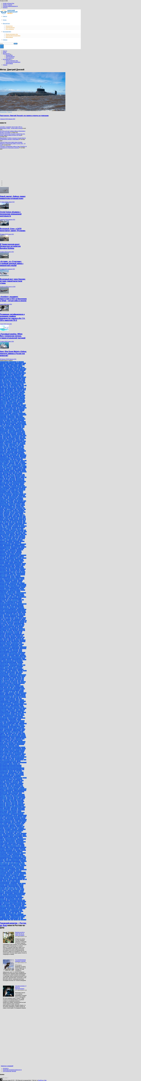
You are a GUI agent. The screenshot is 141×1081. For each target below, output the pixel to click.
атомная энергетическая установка (11, 579)
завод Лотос (12, 673)
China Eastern (8, 421)
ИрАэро (5, 687)
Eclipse (4, 438)
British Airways (15, 410)
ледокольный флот (13, 727)
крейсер (2, 715)
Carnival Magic (3, 416)
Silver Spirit (7, 517)
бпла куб (21, 613)
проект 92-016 (21, 804)
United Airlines (6, 530)
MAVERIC (8, 474)
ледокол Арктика (4, 727)
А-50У (1, 540)
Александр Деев (11, 567)
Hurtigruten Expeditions (5, 459)
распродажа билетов (9, 819)
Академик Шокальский (5, 566)
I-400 (12, 459)
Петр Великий (9, 780)
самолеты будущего (10, 840)
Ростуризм (2, 833)
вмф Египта (12, 636)
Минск (12, 740)
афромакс (2, 581)
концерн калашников (8, 704)
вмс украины (17, 631)
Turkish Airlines (3, 529)
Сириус (7, 847)
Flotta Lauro (6, 446)
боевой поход (21, 608)
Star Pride (20, 522)
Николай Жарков (4, 764)
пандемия (21, 773)
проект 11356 (9, 796)
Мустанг (12, 759)
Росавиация (21, 828)
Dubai (21, 437)
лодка (6, 733)
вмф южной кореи (15, 641)
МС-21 (13, 758)
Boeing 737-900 (5, 394)
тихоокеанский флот (5, 883)
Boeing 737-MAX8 (14, 394)
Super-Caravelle (18, 523)
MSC (8, 478)
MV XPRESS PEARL (7, 481)
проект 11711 (3, 797)
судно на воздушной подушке (7, 867)
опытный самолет (12, 772)
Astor (23, 381)
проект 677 (8, 804)
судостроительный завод (20, 872)
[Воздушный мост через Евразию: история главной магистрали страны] (4, 275)
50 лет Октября (12, 362)
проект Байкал (21, 809)
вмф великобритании (17, 634)
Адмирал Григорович (5, 561)
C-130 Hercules (16, 412)
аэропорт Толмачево (21, 593)
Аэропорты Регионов (19, 594)
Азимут (23, 565)
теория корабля (21, 878)
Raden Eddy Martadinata (19, 502)
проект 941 (2, 805)
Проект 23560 (14, 801)
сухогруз (11, 876)
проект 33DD (14, 803)
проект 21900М (17, 798)
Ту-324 (22, 889)
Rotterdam (18, 506)
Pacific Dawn (9, 495)
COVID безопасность (10, 428)
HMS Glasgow (23, 456)
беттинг (6, 606)
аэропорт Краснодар (5, 587)
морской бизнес (4, 754)
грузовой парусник (13, 663)
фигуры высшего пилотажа (15, 900)
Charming (2, 421)
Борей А (19, 612)
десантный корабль (17, 668)
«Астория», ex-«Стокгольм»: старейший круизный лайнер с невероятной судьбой (11, 263)
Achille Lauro (3, 363)
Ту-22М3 (18, 889)
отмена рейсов (11, 773)
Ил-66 (22, 680)
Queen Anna (20, 501)
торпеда (19, 883)
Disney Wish (5, 437)
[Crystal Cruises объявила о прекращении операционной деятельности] (4, 208)
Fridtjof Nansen (14, 449)
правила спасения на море (20, 790)
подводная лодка (14, 783)
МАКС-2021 (14, 734)
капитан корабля (22, 693)
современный (3, 853)
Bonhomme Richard (4, 409)
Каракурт (2, 694)
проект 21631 (3, 798)
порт (5, 786)
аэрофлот (12, 595)
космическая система (5, 712)
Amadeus (2, 377)
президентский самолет (5, 791)
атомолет (15, 580)
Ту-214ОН (11, 889)
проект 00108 (14, 794)
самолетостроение (21, 839)
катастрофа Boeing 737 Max (6, 695)
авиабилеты (3, 541)
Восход (20, 651)
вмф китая (5, 638)
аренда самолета (21, 574)
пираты (1, 782)
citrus (19, 421)
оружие (22, 772)
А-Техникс (5, 540)
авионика (5, 558)
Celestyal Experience (5, 419)
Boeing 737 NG (17, 391)
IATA (15, 459)
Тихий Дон (17, 880)
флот (23, 900)
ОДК (15, 771)
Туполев (5, 890)
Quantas (15, 501)
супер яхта (2, 875)
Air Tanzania (20, 369)
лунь (14, 733)
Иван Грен (19, 677)
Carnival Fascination (14, 414)
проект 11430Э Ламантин (19, 796)
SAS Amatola (21, 510)
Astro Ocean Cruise (21, 382)
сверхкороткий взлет (20, 841)
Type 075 (14, 529)
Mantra (10, 473)
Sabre (15, 509)
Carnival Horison (22, 414)
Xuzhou (13, 538)
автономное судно (12, 558)
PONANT (6, 498)
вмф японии (22, 641)
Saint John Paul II (8, 510)
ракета (4, 818)
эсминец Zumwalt (14, 918)
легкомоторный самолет (15, 726)
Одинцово (11, 771)
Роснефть (2, 830)
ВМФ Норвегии (11, 638)
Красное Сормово (19, 714)
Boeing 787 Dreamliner (12, 403)
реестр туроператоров (5, 821)
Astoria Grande (7, 382)
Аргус (15, 574)
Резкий (13, 821)
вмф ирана (7, 637)
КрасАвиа (12, 714)
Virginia (22, 534)
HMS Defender (15, 456)
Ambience (13, 378)
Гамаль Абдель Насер (5, 656)
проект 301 (2, 803)
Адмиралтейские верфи (8, 565)
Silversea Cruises (14, 517)
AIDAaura (11, 366)
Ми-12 (23, 739)
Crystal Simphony (4, 431)
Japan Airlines (11, 463)
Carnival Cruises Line (4, 414)
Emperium (2, 441)
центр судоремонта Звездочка (7, 907)
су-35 (13, 862)
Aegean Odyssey (14, 364)
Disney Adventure (7, 435)
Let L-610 (5, 467)
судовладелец (23, 869)
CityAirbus (23, 421)
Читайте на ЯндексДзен (8, 3)
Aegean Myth (7, 364)
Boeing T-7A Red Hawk (7, 408)
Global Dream (3, 452)
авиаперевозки (19, 549)
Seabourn (16, 513)
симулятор (2, 847)
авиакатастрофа (4, 542)
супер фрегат (23, 873)
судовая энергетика (5, 869)
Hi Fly (18, 455)
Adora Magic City (10, 363)
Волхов (20, 650)
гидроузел (8, 659)
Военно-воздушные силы (12, 34)
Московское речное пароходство (18, 757)
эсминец (8, 915)
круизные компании (12, 718)
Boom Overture (12, 409)
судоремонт (18, 871)
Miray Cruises (7, 477)
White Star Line (5, 535)
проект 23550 (7, 801)
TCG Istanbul (15, 526)
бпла (17, 613)
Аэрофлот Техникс (19, 595)
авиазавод (22, 541)
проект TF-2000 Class (5, 809)
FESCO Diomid (12, 445)
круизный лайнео (4, 719)
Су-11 (1, 862)
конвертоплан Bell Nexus (6, 702)
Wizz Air (17, 535)
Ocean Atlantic (11, 490)
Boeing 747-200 (13, 396)
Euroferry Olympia (8, 442)
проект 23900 (21, 801)
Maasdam (12, 470)
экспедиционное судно (11, 914)
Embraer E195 (22, 438)
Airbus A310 (16, 370)
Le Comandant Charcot (15, 466)
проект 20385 (22, 797)
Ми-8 (9, 740)
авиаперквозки (3, 551)
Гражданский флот (10, 27)
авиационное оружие (15, 555)
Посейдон (2, 790)
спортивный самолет (17, 857)
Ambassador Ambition (10, 377)
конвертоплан (22, 701)
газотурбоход (11, 655)
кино (20, 697)
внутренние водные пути (6, 643)
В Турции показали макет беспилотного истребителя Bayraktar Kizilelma (10, 246)
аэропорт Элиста (4, 594)
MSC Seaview (12, 480)
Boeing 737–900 (18, 395)
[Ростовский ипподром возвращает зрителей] (8, 970)
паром (1, 775)
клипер (17, 698)
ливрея (23, 729)
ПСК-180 (15, 815)
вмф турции (16, 640)
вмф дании (7, 636)
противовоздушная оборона (16, 814)
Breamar (10, 410)
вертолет (11, 624)
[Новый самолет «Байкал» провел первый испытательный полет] (4, 193)
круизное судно (3, 718)
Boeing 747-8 (11, 398)
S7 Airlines (11, 509)
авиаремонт (3, 552)
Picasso (2, 498)
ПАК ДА (17, 773)
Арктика (13, 576)
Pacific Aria (2, 495)
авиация (7, 556)
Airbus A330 (15, 373)
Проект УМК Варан (12, 811)
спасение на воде (15, 855)
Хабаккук (7, 905)
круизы (5, 722)
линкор (23, 730)
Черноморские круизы (5, 910)
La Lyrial (13, 465)
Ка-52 (17, 691)
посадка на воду (22, 789)
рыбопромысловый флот (9, 835)
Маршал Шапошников (5, 737)
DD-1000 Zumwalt (6, 434)
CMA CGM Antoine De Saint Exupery (8, 423)
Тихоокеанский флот (15, 882)
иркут (9, 687)
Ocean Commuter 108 (20, 490)
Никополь (10, 764)
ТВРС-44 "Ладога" (8, 878)
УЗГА (1, 894)
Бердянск (2, 602)
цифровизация (23, 907)
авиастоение (19, 552)
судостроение (10, 872)
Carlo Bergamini (8, 413)
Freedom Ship (3, 449)
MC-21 (12, 474)
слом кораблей (8, 850)
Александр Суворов (4, 569)
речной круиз (17, 823)
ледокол (23, 726)
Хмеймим (12, 905)
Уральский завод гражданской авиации (14, 897)
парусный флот (17, 776)
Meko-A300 (6, 476)
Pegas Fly (20, 497)
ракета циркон (17, 818)
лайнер (17, 723)
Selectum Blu (16, 515)
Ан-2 (21, 572)
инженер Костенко (4, 684)
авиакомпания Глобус (9, 545)
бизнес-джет (11, 606)
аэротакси (2, 595)
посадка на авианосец (13, 789)
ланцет (12, 725)
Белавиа (20, 601)
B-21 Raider (8, 387)
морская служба (20, 744)
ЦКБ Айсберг (3, 908)
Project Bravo (3, 499)
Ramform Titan (12, 503)
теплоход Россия (4, 879)
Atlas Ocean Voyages (16, 384)
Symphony (11, 524)
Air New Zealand (8, 369)
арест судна (3, 576)
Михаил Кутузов (9, 741)
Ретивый (5, 823)
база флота (2, 597)
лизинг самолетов (7, 730)
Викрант (2, 626)
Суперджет (8, 875)
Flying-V (5, 448)
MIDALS (23, 476)
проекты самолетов (12, 812)
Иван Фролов (6, 679)
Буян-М (12, 618)
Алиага (8, 570)
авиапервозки (12, 549)
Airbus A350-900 (17, 374)
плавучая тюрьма (8, 782)
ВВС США (22, 622)
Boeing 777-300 (12, 401)
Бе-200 (5, 601)
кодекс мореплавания (10, 700)
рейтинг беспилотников (5, 822)
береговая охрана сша (10, 602)
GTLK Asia (2, 453)
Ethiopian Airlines (19, 441)
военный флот (23, 647)
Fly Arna (11, 446)
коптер (8, 705)
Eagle (24, 437)
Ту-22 (15, 889)
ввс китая (22, 620)
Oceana (9, 491)
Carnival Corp (15, 413)
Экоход (19, 912)
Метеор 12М (18, 739)
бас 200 (10, 599)
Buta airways (9, 412)
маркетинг (23, 736)
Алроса (18, 570)
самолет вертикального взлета (11, 837)
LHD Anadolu (15, 467)
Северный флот (20, 843)
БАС (7, 599)
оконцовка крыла (4, 772)
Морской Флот (6, 23)
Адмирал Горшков (19, 559)
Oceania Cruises (14, 491)
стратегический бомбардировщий (12, 861)
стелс (8, 860)
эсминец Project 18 (15, 917)
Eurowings (14, 442)
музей (1, 759)
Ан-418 (23, 572)
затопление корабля (5, 676)
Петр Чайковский (16, 780)
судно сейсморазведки (9, 868)
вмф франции (3, 641)
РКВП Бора (19, 826)
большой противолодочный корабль (8, 612)
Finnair (1, 446)
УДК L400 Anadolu (8, 893)
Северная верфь (4, 843)
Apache (19, 380)
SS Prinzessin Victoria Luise (15, 520)
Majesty (18, 471)
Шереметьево (7, 912)
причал (20, 793)
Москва (8, 757)
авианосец (6, 549)
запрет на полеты (22, 675)
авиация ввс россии (14, 556)
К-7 (10, 691)
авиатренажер (17, 554)
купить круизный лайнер (9, 723)
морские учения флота (14, 751)
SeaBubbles (6, 515)
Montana (22, 477)
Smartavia (6, 519)
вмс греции (9, 630)
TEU (19, 526)
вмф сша (6, 640)
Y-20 (16, 538)
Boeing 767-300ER (6, 399)
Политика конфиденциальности (10, 6)
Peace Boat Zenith (13, 497)
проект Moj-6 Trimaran (16, 807)
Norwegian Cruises (14, 488)
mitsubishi (12, 477)
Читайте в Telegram (7, 4)
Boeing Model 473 (16, 405)
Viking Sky (17, 534)
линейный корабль (16, 730)
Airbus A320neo (11, 371)
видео (23, 624)
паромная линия (7, 775)
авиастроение (3, 554)
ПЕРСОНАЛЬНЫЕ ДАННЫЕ (9, 1071)
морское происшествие (18, 752)
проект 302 (8, 803)
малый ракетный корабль (14, 736)
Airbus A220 (3, 370)
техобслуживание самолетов (15, 879)
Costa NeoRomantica (8, 427)
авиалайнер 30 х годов (5, 548)
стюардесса (24, 861)
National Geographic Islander (19, 481)
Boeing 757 (16, 398)
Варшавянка (8, 619)
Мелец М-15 (3, 739)
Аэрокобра (7, 581)
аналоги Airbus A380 (5, 573)
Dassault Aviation (13, 433)
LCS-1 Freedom (6, 466)
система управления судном (7, 848)
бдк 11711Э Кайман (16, 599)
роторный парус (9, 833)
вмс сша (6, 631)
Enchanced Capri (9, 441)
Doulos (10, 437)
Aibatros (20, 364)
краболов (23, 712)
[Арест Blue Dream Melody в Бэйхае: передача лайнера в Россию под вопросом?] (4, 348)
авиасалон (8, 552)
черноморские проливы (16, 910)
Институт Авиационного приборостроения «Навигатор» (10, 685)
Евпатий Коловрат (11, 672)
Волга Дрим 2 (3, 650)
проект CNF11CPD (10, 805)
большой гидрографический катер (8, 609)
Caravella (2, 413)
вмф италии (19, 637)
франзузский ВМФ (21, 901)
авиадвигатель (9, 541)
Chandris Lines (9, 420)
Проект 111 (3, 796)
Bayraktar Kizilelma (12, 388)
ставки (5, 860)
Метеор (13, 739)
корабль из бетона (17, 708)
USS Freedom (20, 530)
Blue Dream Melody (8, 389)
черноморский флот (5, 911)
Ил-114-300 (11, 680)
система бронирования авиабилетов (17, 847)
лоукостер (10, 733)
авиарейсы (18, 551)
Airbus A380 (8, 376)
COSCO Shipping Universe (16, 426)
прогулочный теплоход (5, 794)
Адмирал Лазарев (9, 562)
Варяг (12, 619)
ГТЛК (24, 665)
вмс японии (16, 633)
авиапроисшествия (11, 551)
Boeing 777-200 (21, 399)
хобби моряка (18, 905)
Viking (24, 533)
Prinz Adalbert (19, 498)
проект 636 (2, 804)
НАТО (25, 759)
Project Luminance (18, 499)
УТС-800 (2, 899)
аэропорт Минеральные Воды (12, 588)
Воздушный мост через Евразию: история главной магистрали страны (13, 281)
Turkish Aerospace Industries (18, 527)
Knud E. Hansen (3, 465)
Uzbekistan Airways (10, 533)
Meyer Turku (12, 476)
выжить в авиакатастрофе (14, 654)
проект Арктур (14, 809)
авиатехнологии (10, 554)
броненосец (6, 615)
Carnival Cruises (21, 413)
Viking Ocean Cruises (5, 534)
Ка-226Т (13, 691)
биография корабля (19, 606)
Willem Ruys (12, 535)
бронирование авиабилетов (10, 616)
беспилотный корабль (5, 605)
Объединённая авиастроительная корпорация (10, 766)
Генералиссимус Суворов (17, 656)
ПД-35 (11, 779)
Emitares (22, 439)
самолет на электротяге (10, 839)
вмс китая (20, 630)
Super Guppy (12, 523)
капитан (16, 693)
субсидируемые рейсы (14, 864)
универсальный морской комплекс (8, 896)
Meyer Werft (18, 476)
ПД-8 (14, 779)
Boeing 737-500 (15, 392)
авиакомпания (18, 542)
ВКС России (20, 627)
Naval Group (3, 483)
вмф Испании (13, 637)
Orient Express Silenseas (18, 494)
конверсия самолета (14, 701)
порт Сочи (10, 787)
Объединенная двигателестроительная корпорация (12, 768)
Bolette (14, 408)
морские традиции (4, 751)
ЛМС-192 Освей (15, 732)
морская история (4, 744)
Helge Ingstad (6, 455)
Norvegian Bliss (13, 485)
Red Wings (18, 503)
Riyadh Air (22, 505)
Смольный (23, 850)
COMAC (12, 424)
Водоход (8, 644)
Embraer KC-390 (4, 439)
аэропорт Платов (11, 591)
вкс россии (14, 627)
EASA (1, 438)
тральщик (2, 885)
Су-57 (23, 862)
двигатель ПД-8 (12, 666)
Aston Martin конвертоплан (16, 381)
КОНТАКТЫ (5, 1068)
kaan (20, 463)
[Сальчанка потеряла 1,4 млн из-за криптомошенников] (8, 996)
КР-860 (19, 712)
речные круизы (19, 825)
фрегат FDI (6, 903)
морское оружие (8, 752)
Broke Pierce (3, 412)
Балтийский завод (22, 597)
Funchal (1, 451)
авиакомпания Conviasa (5, 544)
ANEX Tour (5, 380)
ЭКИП (16, 912)
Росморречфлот (22, 829)
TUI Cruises (8, 527)
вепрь (7, 624)
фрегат (1, 903)
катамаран (17, 694)
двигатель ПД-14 (4, 666)
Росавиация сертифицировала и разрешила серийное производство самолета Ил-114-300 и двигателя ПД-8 (12, 317)
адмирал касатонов (14, 561)
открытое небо (3, 773)
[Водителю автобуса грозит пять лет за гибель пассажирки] (8, 942)
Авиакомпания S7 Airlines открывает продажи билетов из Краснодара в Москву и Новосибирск (13, 138)
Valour (16, 533)
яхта (19, 919)
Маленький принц (4, 736)
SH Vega (6, 516)
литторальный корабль (5, 732)
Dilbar (1, 435)
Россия (6, 832)
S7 (8, 509)
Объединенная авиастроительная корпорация (10, 765)
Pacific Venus (15, 495)
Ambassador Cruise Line (20, 377)
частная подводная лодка (13, 908)
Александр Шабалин (15, 569)
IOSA (25, 460)
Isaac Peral (12, 462)
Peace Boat (5, 497)
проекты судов (20, 812)
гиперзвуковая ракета (17, 659)
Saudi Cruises (7, 512)
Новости (5, 16)
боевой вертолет (13, 608)
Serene (21, 515)
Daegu (7, 433)
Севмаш (2, 844)
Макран (20, 733)
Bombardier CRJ (22, 408)
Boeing (15, 389)
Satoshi (1, 512)
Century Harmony (21, 419)
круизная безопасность (8, 716)
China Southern (14, 421)
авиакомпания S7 (15, 544)
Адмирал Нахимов (4, 563)
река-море (18, 822)
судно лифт (23, 865)
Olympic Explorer (15, 492)
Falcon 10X (2, 445)
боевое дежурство (4, 608)
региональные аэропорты (21, 819)
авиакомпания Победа (19, 545)
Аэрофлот (7, 595)
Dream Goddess (15, 437)
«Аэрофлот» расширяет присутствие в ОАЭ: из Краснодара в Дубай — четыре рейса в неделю (11, 127)
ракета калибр (10, 818)
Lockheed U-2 (9, 469)
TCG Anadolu (9, 526)
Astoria (1, 382)
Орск (18, 772)
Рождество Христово (9, 828)
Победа (8, 783)
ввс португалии (10, 622)
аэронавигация (14, 581)
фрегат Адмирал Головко (15, 903)
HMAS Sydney (23, 455)
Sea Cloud (12, 512)
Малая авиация (9, 37)
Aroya (1, 381)
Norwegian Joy (22, 488)
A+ (17, 362)
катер (11, 697)
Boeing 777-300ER (21, 401)
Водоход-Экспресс (15, 644)
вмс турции (11, 631)
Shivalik (14, 516)
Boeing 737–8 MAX (9, 395)
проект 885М (14, 804)
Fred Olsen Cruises (19, 448)
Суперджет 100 (15, 875)
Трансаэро (20, 885)
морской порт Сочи (15, 755)
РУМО (15, 833)
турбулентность (16, 890)
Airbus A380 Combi (15, 376)
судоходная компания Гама (6, 873)
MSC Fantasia (19, 478)
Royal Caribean (18, 508)
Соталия (10, 854)
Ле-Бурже (21, 725)
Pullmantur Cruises (4, 501)
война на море (22, 648)
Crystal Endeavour (20, 430)
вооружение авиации (5, 651)
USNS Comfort (13, 530)
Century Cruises (13, 419)
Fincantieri (21, 445)
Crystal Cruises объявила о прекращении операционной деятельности (10, 214)
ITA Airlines (22, 462)
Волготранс (15, 650)
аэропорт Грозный (4, 586)
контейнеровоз (15, 702)
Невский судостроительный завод (10, 761)
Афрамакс (20, 580)
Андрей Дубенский (20, 573)
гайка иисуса (23, 655)
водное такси (15, 643)
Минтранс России (18, 740)
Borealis (2, 410)
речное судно (10, 823)
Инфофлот (17, 686)
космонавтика (14, 712)
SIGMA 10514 (19, 516)
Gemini (5, 451)
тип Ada (4, 880)
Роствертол (11, 832)
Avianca (5, 385)
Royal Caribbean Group (10, 508)
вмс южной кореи (9, 633)
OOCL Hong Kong (8, 494)
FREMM (8, 449)
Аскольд (13, 577)
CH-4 (5, 420)
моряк (4, 757)
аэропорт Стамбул (11, 593)
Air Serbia (15, 369)
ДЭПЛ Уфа (20, 670)
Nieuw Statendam (4, 484)
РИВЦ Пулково (12, 826)
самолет (11, 836)
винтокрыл (21, 626)
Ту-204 (21, 887)
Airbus (24, 369)
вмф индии (18, 636)
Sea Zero (12, 513)
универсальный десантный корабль (16, 894)
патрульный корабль (5, 779)
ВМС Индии (15, 630)
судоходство (16, 873)
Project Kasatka (10, 499)
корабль (22, 707)
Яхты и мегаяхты (10, 29)
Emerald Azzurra (12, 439)
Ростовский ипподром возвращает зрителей (20, 960)
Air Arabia (11, 367)
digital (24, 434)
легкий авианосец (4, 726)
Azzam (3, 387)
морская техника (11, 746)
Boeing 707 (19, 389)
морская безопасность (19, 743)
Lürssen (2, 470)
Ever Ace (23, 442)
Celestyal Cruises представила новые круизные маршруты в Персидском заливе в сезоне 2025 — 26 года (12, 144)
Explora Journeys (13, 444)
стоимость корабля (15, 860)
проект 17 (16, 797)
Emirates (18, 439)
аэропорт (20, 581)
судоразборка (11, 871)
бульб (5, 618)
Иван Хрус (12, 679)
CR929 (16, 428)
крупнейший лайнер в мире (13, 722)
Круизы (4, 20)
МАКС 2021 (3, 734)
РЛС (23, 826)
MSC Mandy (6, 480)
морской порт (7, 755)
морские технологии (20, 750)
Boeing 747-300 (21, 396)
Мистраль (2, 741)
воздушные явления (14, 648)
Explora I (2, 444)
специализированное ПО (6, 857)
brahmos (6, 410)
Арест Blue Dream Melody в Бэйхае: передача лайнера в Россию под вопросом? (13, 353)
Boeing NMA (8, 406)
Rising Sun (17, 505)
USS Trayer (18, 531)
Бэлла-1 (16, 618)
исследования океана (19, 687)
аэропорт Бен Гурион (15, 583)
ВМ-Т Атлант (22, 629)
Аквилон (13, 566)
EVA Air (19, 442)
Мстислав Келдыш (19, 758)
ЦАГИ (23, 905)
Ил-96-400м (9, 683)
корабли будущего (4, 707)
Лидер (1, 730)
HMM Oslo (9, 456)
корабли (21, 705)
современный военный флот (13, 853)
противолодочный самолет (6, 815)
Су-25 (4, 862)
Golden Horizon (10, 452)
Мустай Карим (6, 759)
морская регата (12, 744)
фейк (8, 900)
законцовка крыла (13, 675)
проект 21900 (10, 798)
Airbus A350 (10, 374)
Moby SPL (17, 477)
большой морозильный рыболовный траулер (14, 611)
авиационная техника (5, 555)
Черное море (22, 908)
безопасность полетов (12, 601)
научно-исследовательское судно (8, 761)
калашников (11, 693)
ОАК (19, 764)
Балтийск (15, 597)
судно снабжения (20, 868)
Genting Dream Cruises (12, 451)
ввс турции (4, 623)
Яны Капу (16, 919)
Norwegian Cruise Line (16, 487)
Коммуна (22, 700)
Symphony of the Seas (19, 524)
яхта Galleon (23, 919)
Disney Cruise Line (15, 435)
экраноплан (2, 914)
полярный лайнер (19, 784)
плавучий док (15, 782)
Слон (14, 850)
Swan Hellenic (5, 524)
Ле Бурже (16, 725)
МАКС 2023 (8, 734)
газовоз (6, 655)
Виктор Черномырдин (9, 626)
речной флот (12, 825)
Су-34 (10, 862)
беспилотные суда (22, 604)
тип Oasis (9, 880)
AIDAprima (2, 367)
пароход (13, 775)
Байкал (7, 597)
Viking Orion (12, 534)
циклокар (17, 907)
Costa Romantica (17, 427)
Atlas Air (9, 384)
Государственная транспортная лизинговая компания (11, 661)
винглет (16, 626)
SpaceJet (16, 519)
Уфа (5, 899)
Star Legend (14, 522)
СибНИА (22, 846)
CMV (4, 424)
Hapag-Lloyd (8, 453)
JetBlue (17, 463)
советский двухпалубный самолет (8, 851)
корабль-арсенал (11, 709)
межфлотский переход (20, 737)
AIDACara (15, 366)
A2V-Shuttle (21, 362)
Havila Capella (14, 453)
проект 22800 (13, 800)
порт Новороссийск (16, 786)
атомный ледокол (8, 580)
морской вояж (17, 754)
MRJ (5, 478)
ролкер (16, 828)
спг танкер (22, 855)
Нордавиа (15, 764)
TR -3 (4, 527)
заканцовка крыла (4, 675)
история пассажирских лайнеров (12, 690)
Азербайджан (18, 565)
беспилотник (19, 602)
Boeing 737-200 (8, 392)
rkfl (0, 506)
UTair (22, 531)
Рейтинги (5, 40)
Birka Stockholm (20, 388)
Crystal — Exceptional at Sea (14, 431)
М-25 (16, 733)
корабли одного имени (14, 707)
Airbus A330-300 (22, 373)
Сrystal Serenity (18, 835)
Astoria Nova (13, 382)
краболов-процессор (5, 714)
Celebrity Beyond (11, 416)
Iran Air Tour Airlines (4, 462)
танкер (1, 878)
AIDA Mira (6, 366)
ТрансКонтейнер (4, 886)
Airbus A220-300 (10, 370)
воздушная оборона (4, 648)
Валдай (20, 618)
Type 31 (18, 529)
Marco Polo (15, 473)
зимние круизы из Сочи (15, 676)
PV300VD (11, 501)
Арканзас (8, 576)
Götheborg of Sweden (19, 452)
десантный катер (8, 668)
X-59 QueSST (8, 538)
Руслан (18, 833)
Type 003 (9, 529)
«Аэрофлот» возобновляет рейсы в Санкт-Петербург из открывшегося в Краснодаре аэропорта (13, 147)
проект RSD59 (6, 808)
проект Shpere (21, 808)
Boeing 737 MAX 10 (9, 391)
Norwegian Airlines (6, 487)
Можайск (15, 741)
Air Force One (17, 367)
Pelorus (24, 497)
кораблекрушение (15, 705)
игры (23, 679)
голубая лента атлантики (8, 661)
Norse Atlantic (16, 484)
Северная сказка (12, 843)
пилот (22, 780)
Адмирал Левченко (18, 562)
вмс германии (3, 630)
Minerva (2, 477)
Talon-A (4, 526)
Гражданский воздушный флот (13, 35)
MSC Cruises (12, 478)
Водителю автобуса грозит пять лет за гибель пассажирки (20, 934)
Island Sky (17, 462)
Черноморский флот (15, 911)
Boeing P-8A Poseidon (17, 406)
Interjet (22, 460)
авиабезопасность (12, 540)
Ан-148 (17, 572)
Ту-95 (1, 890)
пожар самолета (10, 784)
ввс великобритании (15, 620)
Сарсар (1, 841)
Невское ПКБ (15, 762)
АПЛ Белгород (9, 574)
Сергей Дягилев (8, 844)
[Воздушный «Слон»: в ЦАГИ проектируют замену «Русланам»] (4, 225)
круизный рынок (13, 720)
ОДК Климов (19, 771)
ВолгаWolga (9, 650)
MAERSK (24, 470)
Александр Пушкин (19, 567)
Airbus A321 (18, 371)
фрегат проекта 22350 (7, 904)
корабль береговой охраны (6, 708)
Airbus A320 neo (4, 371)
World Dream (15, 537)
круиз (19, 715)
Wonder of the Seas (7, 537)
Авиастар (13, 552)
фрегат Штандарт (17, 904)
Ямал (12, 919)
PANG (1, 497)
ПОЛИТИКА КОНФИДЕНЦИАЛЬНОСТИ (12, 1070)
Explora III (6, 444)
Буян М (9, 618)
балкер (11, 597)
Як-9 (20, 918)
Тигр (24, 879)
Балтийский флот (4, 598)
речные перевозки (4, 826)
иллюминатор (21, 683)
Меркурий (8, 739)
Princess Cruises (12, 498)
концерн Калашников (19, 704)
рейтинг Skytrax (22, 821)
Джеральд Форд (4, 669)
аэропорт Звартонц (13, 586)
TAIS (1, 526)
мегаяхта (13, 737)
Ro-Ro (14, 506)
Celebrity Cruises (19, 416)
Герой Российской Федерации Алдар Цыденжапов (13, 657)
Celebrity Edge (3, 417)
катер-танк (15, 697)
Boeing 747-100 (5, 396)
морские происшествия (9, 750)
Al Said (22, 376)
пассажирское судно (17, 778)
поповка (2, 786)
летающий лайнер (8, 729)
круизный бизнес (21, 718)
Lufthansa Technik (21, 469)
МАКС (23, 733)
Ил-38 (19, 680)
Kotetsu (9, 465)
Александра (23, 569)
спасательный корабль (5, 855)
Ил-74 (1, 682)
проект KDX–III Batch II (5, 807)
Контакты (5, 7)
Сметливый (18, 850)
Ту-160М (18, 887)
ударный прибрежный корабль (12, 892)
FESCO (7, 445)
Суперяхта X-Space (4, 876)
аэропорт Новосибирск (14, 590)
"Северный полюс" (4, 362)
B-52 (12, 387)
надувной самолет (19, 759)
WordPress (40, 1080)
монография (11, 743)
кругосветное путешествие (10, 715)
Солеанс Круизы (4, 854)
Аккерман (17, 566)
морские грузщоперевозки (14, 747)
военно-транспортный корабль (11, 645)
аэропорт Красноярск (15, 587)
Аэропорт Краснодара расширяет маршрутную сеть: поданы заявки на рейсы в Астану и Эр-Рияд (12, 134)
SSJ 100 (5, 522)
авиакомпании (11, 542)
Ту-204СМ (2, 889)
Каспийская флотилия (10, 694)
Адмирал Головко (10, 559)
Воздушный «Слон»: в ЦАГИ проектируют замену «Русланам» (13, 230)
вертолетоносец (17, 624)
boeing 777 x (14, 399)
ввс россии (16, 622)
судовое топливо (4, 871)
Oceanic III (20, 491)
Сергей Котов (15, 844)
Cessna (1, 420)
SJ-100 (20, 517)
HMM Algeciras (3, 456)
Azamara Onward (14, 385)
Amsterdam (19, 378)
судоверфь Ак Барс (14, 869)
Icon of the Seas (13, 460)
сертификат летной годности (10, 846)
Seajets (11, 515)
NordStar (10, 484)
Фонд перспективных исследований (8, 901)
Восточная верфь (14, 651)
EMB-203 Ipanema (10, 438)
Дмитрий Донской (12, 669)
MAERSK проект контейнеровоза (8, 471)
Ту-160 (13, 887)
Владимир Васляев (14, 629)
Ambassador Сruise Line (5, 378)
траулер (21, 886)
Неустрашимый (22, 762)
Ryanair (1, 509)
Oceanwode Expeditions (5, 492)
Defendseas (13, 434)
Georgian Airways (22, 451)
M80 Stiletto (7, 470)
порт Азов (8, 786)
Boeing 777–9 (3, 403)
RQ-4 (24, 508)
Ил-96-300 (23, 682)
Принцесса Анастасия (13, 793)
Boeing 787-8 (8, 405)
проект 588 (20, 803)
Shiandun (10, 516)
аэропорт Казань (22, 586)
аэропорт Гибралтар (21, 584)
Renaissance (12, 505)
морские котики (8, 748)
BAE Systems (16, 387)
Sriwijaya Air (21, 519)
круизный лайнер (12, 719)
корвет (17, 709)
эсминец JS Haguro (5, 917)
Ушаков (17, 899)
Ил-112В (6, 680)
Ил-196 (15, 680)
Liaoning (20, 467)
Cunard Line (2, 433)
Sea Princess (6, 513)
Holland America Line (5, 458)
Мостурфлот (3, 758)
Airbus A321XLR (8, 373)
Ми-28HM (5, 740)
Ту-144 (7, 887)
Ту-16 (10, 887)
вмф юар (9, 641)
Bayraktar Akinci (3, 388)
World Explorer (22, 537)
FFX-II (17, 445)
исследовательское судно (6, 688)
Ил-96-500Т (15, 683)
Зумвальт (14, 677)
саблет (24, 835)
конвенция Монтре (4, 701)
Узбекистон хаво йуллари (19, 893)
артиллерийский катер (5, 577)
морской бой (11, 754)
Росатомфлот (7, 829)
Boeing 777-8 (3, 402)
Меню (2, 46)
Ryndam (5, 509)
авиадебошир (16, 541)
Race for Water (10, 502)
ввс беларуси (7, 620)
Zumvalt (23, 538)
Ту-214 (6, 889)
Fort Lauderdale (11, 448)
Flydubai (19, 446)
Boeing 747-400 (3, 398)
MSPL (1, 481)
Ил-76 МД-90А (6, 682)
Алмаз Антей (13, 570)
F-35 (18, 444)
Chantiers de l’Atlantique (18, 420)
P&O (25, 494)
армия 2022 (17, 576)
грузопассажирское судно (16, 665)
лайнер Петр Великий (5, 725)
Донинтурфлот (7, 670)
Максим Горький (21, 734)
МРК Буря (8, 758)
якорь (9, 919)
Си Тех (18, 846)
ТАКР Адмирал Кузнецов (20, 876)
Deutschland (19, 434)
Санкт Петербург (19, 840)
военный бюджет (15, 647)
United (1, 530)
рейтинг (17, 821)
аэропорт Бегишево (4, 583)
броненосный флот (14, 615)
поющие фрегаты (9, 790)
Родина (1, 828)
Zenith (19, 538)
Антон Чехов (3, 574)
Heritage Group (13, 455)
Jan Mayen (5, 463)
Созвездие (23, 853)
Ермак (16, 672)
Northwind (7, 485)
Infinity (18, 460)
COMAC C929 (18, 424)
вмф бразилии (8, 634)
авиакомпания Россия (5, 547)
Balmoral (22, 387)
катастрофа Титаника (5, 697)
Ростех (20, 832)
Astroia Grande (3, 384)
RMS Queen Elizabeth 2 (7, 506)
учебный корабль (11, 899)
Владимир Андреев (4, 629)
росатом (2, 829)
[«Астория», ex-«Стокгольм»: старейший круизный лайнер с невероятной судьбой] (4, 258)
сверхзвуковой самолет (9, 841)
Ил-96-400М (3, 683)
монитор (6, 743)
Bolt (18, 408)
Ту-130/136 (2, 887)
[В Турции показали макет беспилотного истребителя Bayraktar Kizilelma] (4, 240)
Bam (45, 1080)
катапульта (23, 694)
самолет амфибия (18, 836)
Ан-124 (14, 572)
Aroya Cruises (6, 381)
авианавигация (14, 548)
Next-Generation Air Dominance (17, 483)
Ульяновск (5, 894)
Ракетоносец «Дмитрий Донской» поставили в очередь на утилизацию (24, 115)
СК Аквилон (16, 848)
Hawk (1, 455)
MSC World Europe (20, 480)
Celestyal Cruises (11, 417)
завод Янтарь (18, 673)
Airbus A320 (22, 370)
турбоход (9, 890)
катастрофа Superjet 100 (19, 695)
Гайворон (17, 655)
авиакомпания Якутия (15, 547)
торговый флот (13, 883)
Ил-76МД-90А (14, 682)
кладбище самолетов (10, 698)
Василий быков (17, 619)
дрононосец (14, 670)
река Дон (13, 822)
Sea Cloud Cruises (19, 512)
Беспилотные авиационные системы (8, 604)
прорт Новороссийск (5, 814)
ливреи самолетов (17, 729)
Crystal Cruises (12, 430)
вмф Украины (22, 640)
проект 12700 (10, 797)
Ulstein (22, 529)
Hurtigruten (23, 458)
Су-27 (7, 862)
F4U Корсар (22, 444)
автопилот (19, 558)
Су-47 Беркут (18, 862)
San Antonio (15, 510)
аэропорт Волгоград (11, 584)
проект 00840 (21, 794)
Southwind (11, 519)
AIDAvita (7, 367)
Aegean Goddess (18, 363)
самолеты (2, 840)
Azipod (20, 385)
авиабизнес (20, 540)
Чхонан (21, 911)
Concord (3, 426)
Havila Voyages (21, 453)
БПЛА (14, 613)
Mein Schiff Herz (18, 474)
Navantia (8, 483)
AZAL (8, 385)
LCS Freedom (18, 465)
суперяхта (21, 875)
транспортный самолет (13, 886)
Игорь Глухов (18, 679)
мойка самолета (21, 741)
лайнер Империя (23, 723)
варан (3, 619)
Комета (17, 700)
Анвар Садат (13, 573)
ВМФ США (10, 640)
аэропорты (11, 594)
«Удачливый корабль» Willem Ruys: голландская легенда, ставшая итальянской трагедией (12, 336)
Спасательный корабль (17, 854)
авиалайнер (23, 547)
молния (1, 743)
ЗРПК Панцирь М (8, 677)
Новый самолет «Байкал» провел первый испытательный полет (12, 197)
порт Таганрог (16, 787)
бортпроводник (9, 613)
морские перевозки (16, 748)
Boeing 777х (22, 402)
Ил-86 (19, 682)
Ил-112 (1, 680)
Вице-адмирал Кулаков (5, 627)
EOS (14, 441)
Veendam (20, 533)
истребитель (6, 691)
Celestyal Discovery (19, 417)
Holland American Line (15, 458)
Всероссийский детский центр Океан (9, 652)
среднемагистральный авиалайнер (15, 858)
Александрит (3, 570)
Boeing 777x (16, 402)
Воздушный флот (7, 31)
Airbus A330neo (3, 374)
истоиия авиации (17, 688)
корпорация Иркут (19, 711)
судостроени (3, 872)
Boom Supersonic (21, 409)
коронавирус (12, 711)
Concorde (7, 426)
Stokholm (6, 523)
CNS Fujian (8, 424)
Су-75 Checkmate (4, 864)
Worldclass (2, 538)
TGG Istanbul (24, 526)
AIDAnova (20, 366)
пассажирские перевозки (6, 778)
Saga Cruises (20, 509)
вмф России (18, 638)
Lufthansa (14, 469)
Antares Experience (12, 380)
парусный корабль (19, 775)
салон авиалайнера (4, 836)
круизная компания (18, 716)
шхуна (13, 912)
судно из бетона (16, 865)
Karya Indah (23, 463)
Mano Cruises (6, 473)
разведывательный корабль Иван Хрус (13, 816)
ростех (16, 832)
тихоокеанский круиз (5, 882)
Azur (23, 385)
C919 (21, 412)
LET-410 (10, 467)
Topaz (1, 527)
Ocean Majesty (3, 491)
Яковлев (6, 919)
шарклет (2, 912)
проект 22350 (6, 800)
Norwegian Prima (4, 490)
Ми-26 (1, 740)
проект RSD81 (14, 808)
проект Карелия (4, 811)
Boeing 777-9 (9, 402)
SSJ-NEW (9, 522)
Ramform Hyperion (4, 503)
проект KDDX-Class (19, 805)
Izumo (1, 463)
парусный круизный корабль (6, 776)
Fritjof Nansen (21, 449)
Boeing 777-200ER (4, 401)
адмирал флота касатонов (15, 563)
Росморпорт (14, 829)
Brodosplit (21, 410)
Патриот (25, 778)
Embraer (17, 438)
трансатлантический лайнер (11, 885)
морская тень (3, 746)
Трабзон (24, 883)
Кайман (7, 693)
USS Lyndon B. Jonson (10, 531)
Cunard (23, 431)
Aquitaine (23, 380)
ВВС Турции (10, 623)
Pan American (22, 495)
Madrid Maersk (18, 470)
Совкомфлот (20, 851)
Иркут (12, 687)
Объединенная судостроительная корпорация (11, 769)
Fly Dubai (15, 446)
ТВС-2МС (15, 878)
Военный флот (9, 26)
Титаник (13, 880)
